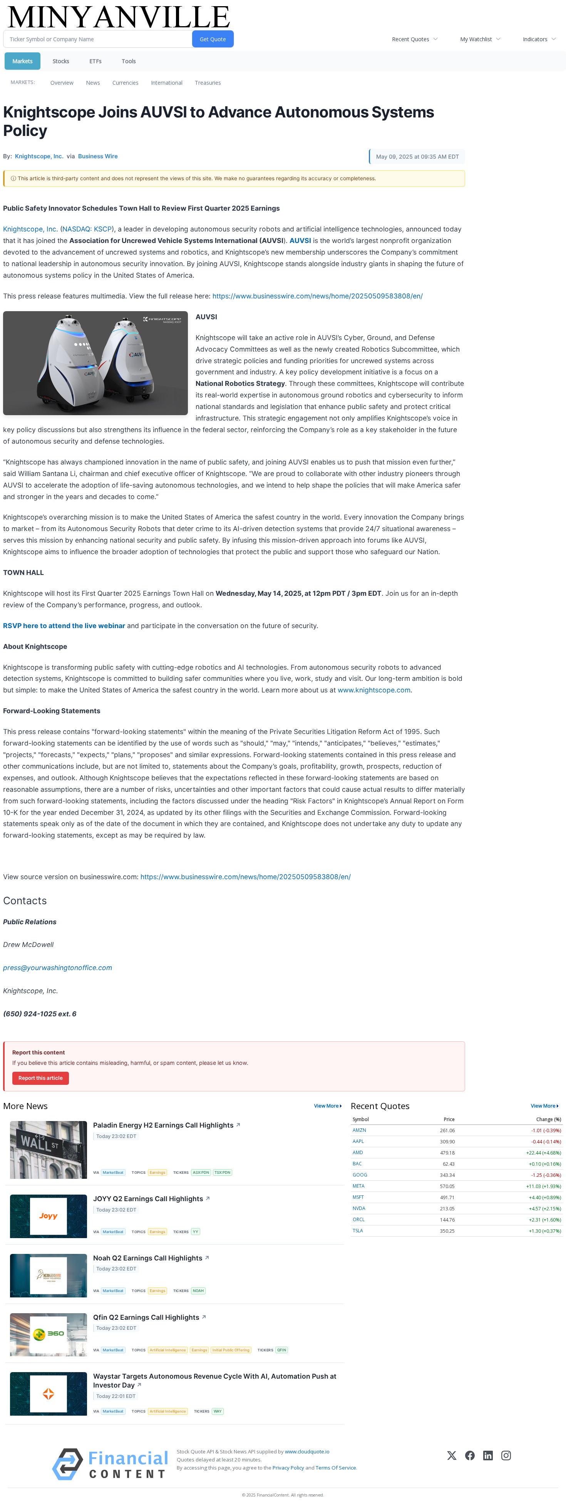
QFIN (281, 1350)
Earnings (157, 1172)
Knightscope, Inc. (30, 229)
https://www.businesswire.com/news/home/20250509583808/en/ (318, 296)
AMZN (359, 1130)
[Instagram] (506, 1464)
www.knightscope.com (374, 690)
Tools (129, 61)
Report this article (40, 1078)
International (167, 82)
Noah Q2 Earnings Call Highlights (151, 1258)
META (359, 1186)
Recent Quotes (410, 39)
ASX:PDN (201, 1172)
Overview (62, 82)
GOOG (360, 1174)
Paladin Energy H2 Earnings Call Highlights (167, 1125)
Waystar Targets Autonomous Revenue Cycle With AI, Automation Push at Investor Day (215, 1380)
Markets (22, 61)
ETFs (95, 61)
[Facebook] (470, 1464)
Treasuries (208, 82)
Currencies (125, 82)
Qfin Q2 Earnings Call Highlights (150, 1317)
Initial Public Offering (231, 1350)
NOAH (198, 1291)
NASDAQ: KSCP (87, 229)
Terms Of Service (336, 1467)
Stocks (61, 61)
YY (195, 1232)
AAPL (358, 1141)
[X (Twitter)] (452, 1464)
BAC (357, 1163)
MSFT (358, 1197)
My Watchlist (476, 39)
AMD (358, 1152)
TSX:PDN (222, 1172)
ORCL (359, 1219)
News (93, 82)
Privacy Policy (288, 1467)
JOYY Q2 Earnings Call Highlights (152, 1199)
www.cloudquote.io (307, 1451)
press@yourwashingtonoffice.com (57, 968)
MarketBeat (113, 1172)
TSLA (358, 1230)
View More (326, 1105)
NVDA (359, 1208)
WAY (218, 1411)
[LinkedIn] (488, 1464)
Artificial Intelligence (168, 1350)
